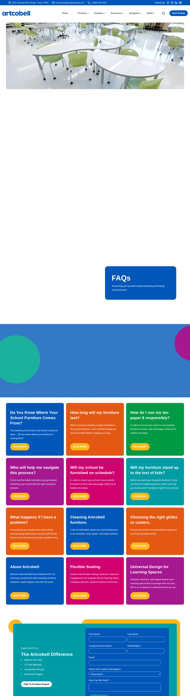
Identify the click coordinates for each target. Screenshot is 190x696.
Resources (116, 13)
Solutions (98, 13)
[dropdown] (161, 13)
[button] (81, 13)
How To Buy (178, 13)
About (150, 13)
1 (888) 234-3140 (98, 3)
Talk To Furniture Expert (36, 684)
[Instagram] (172, 2)
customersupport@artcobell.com (69, 3)
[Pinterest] (180, 2)
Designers (134, 13)
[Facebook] (167, 2)
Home (65, 13)
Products (82, 13)
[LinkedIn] (176, 2)
